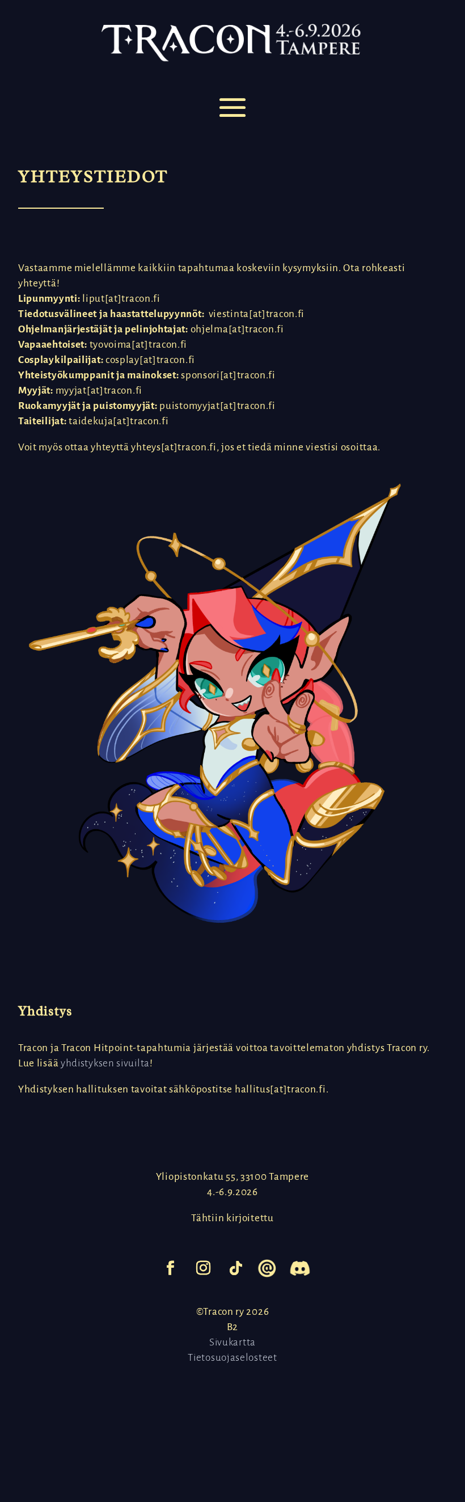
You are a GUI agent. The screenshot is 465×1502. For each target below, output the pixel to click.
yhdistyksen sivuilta (105, 1063)
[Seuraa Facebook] (171, 1268)
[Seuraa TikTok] (236, 1268)
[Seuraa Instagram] (203, 1268)
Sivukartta (232, 1342)
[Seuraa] (266, 1268)
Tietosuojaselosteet (232, 1357)
